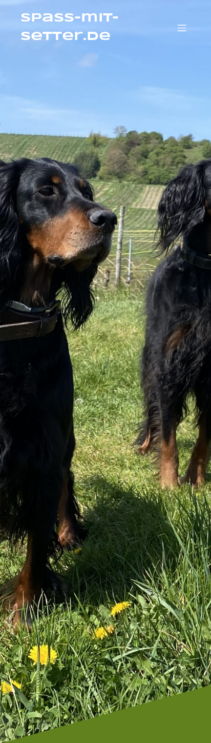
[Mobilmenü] (182, 27)
